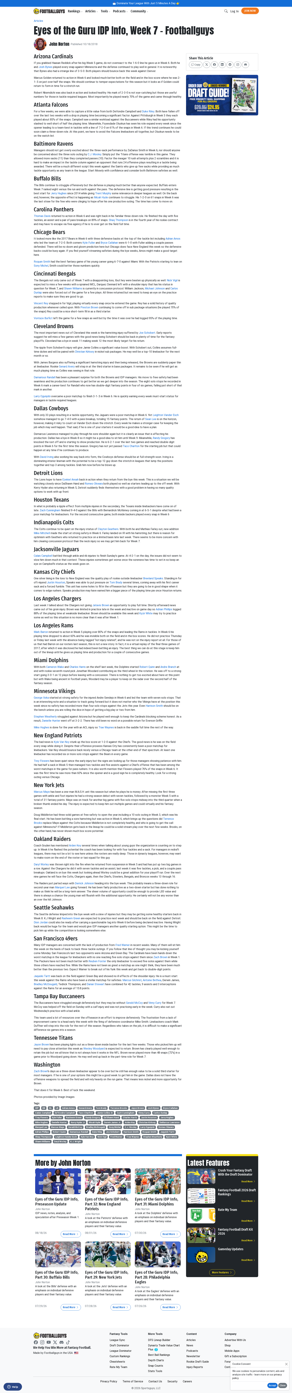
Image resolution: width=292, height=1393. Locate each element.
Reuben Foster (97, 961)
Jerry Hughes (59, 193)
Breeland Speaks (153, 578)
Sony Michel (41, 265)
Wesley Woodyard (94, 1048)
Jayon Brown (41, 1044)
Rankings (74, 11)
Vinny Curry (154, 1002)
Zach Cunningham (50, 510)
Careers (187, 1381)
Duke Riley (148, 111)
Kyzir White (146, 613)
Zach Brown (160, 957)
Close (283, 1385)
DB (43, 1108)
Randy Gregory (161, 438)
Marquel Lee (62, 887)
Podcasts (119, 11)
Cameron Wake (55, 667)
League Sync (117, 1340)
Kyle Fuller (88, 242)
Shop (228, 1345)
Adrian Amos (173, 238)
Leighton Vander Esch (166, 415)
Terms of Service (133, 1381)
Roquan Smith (42, 261)
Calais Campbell (43, 555)
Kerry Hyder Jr (78, 1122)
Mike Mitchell (42, 533)
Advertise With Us (235, 1340)
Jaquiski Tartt (42, 976)
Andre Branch (168, 667)
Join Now (250, 10)
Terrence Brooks (118, 1108)
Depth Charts (156, 1360)
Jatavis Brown (100, 605)
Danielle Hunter (51, 720)
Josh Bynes (45, 67)
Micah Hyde (101, 197)
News (189, 1345)
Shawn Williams (73, 288)
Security (172, 1381)
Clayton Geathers (108, 529)
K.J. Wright (75, 1141)
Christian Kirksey (84, 351)
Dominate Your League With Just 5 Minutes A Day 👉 (148, 3)
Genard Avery (67, 366)
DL (50, 1108)
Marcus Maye (42, 791)
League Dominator (120, 1350)
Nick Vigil (172, 280)
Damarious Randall (44, 377)
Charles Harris (77, 667)
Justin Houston (56, 582)
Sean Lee (150, 419)
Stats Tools (155, 1371)
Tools (105, 11)
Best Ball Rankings (159, 1355)
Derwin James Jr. (112, 1122)
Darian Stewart (95, 984)
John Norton (59, 44)
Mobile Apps (232, 1350)
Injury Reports (194, 1367)
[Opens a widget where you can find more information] (12, 1387)
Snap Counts (155, 1365)
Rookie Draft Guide (197, 1361)
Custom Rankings (120, 1356)
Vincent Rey (41, 303)
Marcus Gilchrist (132, 980)
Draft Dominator (119, 1345)
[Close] (286, 1364)
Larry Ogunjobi (42, 396)
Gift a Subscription (236, 1356)
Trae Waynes (106, 727)
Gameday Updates (230, 1249)
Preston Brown (89, 307)
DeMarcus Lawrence (169, 1122)
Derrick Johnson (84, 883)
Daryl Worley (41, 864)
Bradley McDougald (45, 984)
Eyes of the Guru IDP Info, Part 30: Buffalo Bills (56, 1275)
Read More (69, 1234)
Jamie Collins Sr (105, 1113)
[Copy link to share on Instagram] (237, 64)
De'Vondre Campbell (65, 1113)
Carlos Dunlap (160, 1113)
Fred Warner (122, 945)
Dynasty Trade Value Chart (164, 1347)
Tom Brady (116, 582)
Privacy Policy (108, 1381)
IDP (37, 1108)
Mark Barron (41, 632)
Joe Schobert (147, 332)
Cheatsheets (117, 1361)
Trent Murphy (103, 193)
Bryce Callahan (109, 242)
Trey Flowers (41, 760)
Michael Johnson (155, 288)
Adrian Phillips (164, 609)
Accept (272, 1385)
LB (57, 1108)
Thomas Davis (42, 216)
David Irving (47, 457)
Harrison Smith (154, 705)
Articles (90, 11)
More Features (220, 1272)
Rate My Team (227, 1210)
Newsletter (193, 1356)
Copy (197, 64)
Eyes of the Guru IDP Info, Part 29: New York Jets (106, 1275)
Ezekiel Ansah (70, 479)
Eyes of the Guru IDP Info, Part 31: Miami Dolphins (156, 1201)
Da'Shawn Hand (111, 1117)
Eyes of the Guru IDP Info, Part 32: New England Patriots (106, 1204)
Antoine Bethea (152, 980)
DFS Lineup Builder (159, 1340)
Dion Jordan (41, 922)
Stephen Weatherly (45, 716)
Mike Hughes (41, 727)
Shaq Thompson (118, 220)
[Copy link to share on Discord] (245, 64)
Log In (234, 11)
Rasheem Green (71, 918)
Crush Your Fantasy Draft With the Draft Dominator (235, 1172)
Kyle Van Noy (61, 742)
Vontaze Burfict (43, 318)
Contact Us (155, 1381)
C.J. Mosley (94, 154)
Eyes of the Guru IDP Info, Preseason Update (56, 1201)
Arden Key (75, 845)
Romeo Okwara (94, 483)
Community (139, 11)
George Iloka (41, 697)
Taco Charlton (131, 446)
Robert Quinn (147, 667)
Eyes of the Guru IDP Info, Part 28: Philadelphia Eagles (156, 1277)
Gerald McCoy (134, 1002)
